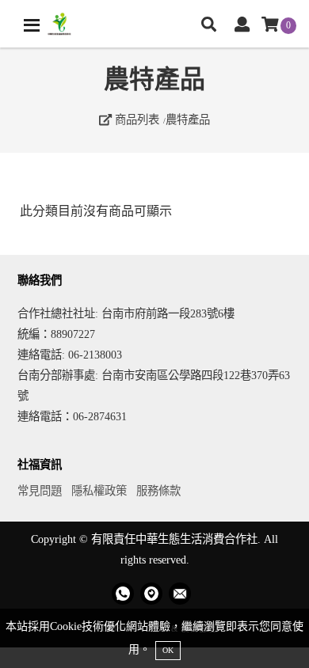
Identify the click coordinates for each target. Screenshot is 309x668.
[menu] (32, 25)
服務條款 (158, 490)
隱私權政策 (99, 490)
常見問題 (39, 490)
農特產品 (188, 119)
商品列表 (135, 119)
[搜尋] (209, 26)
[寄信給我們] (180, 594)
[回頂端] (283, 642)
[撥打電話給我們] (123, 594)
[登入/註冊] (242, 26)
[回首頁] (59, 24)
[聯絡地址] (151, 594)
